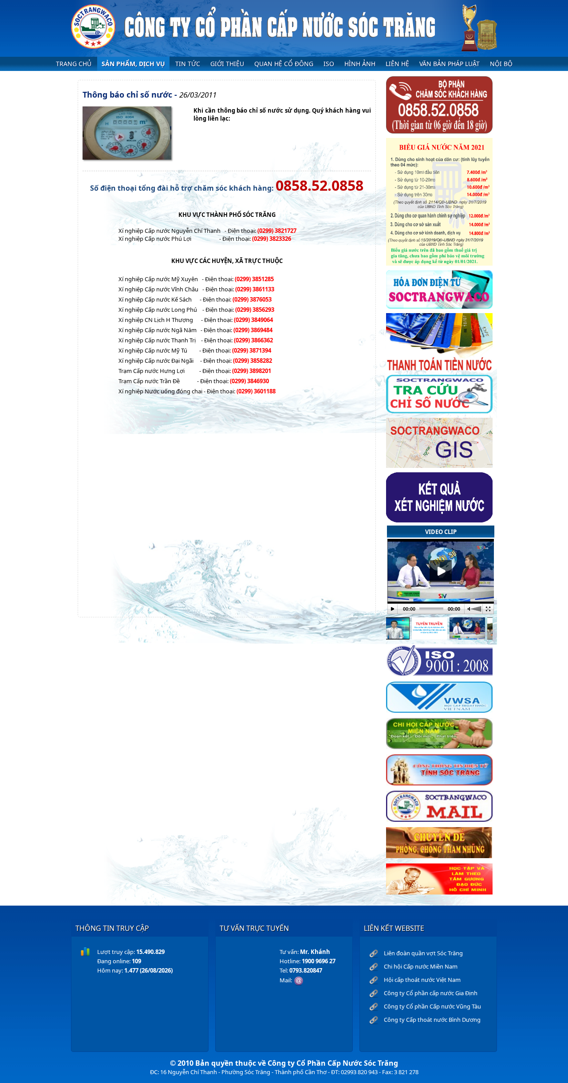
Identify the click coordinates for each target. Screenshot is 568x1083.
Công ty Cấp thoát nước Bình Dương (432, 1020)
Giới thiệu (227, 63)
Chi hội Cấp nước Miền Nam (421, 966)
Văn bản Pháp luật (449, 63)
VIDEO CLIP (441, 532)
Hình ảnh (359, 63)
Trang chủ (73, 63)
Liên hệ (397, 63)
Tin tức (187, 63)
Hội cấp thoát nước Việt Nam (422, 980)
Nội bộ (501, 63)
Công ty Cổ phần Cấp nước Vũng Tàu (432, 1006)
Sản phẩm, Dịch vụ (133, 63)
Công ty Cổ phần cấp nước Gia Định (430, 993)
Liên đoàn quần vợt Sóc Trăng (423, 953)
